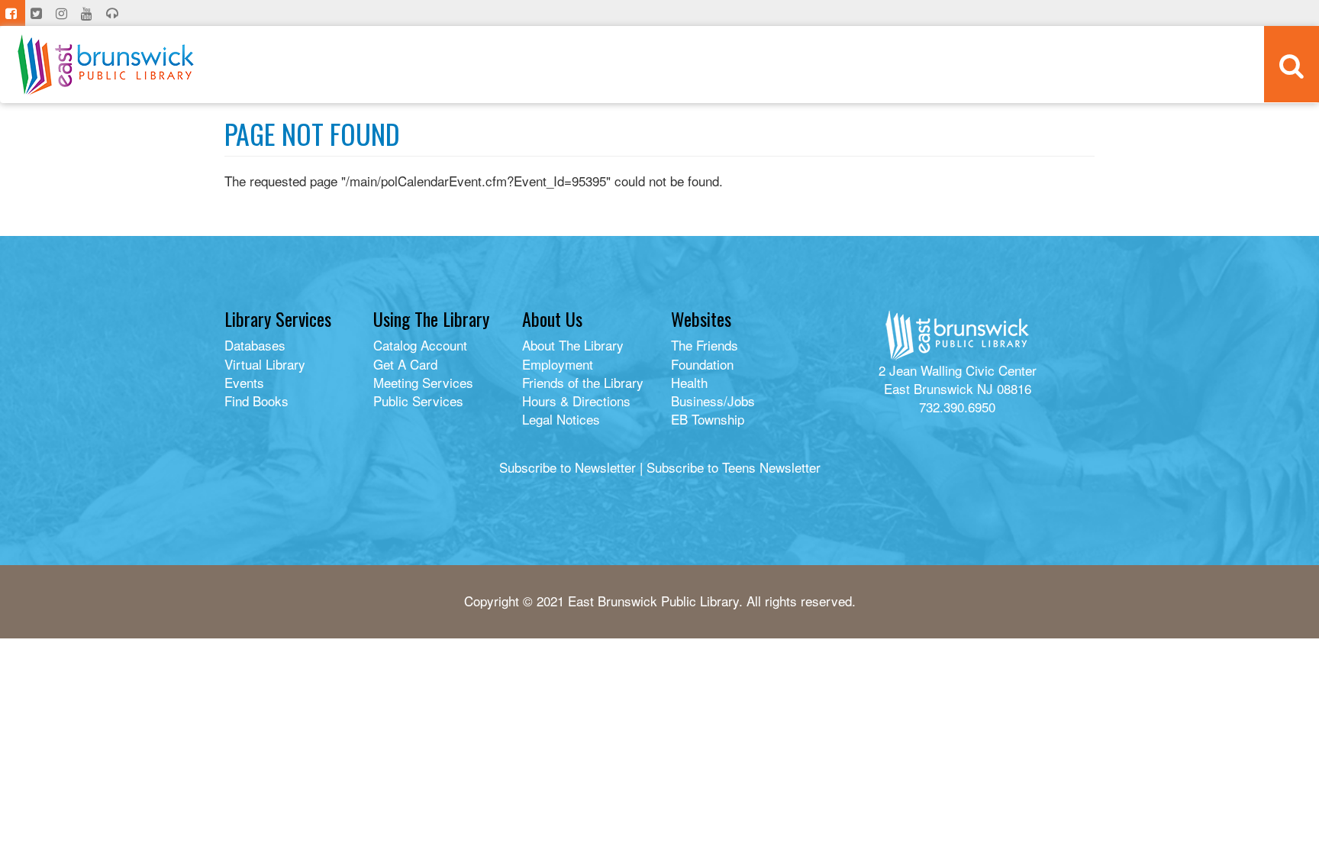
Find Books (256, 400)
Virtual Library (264, 363)
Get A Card (405, 363)
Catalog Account (420, 344)
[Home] (105, 64)
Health (689, 382)
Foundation (702, 363)
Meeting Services (423, 382)
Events (244, 382)
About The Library (573, 344)
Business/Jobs (713, 400)
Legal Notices (561, 418)
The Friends (704, 344)
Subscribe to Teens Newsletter (734, 467)
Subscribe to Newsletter (567, 467)
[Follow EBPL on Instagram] (63, 13)
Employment (557, 363)
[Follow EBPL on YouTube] (88, 13)
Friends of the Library (582, 382)
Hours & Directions (576, 400)
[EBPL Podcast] (114, 13)
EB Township (707, 418)
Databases (254, 344)
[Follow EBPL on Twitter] (37, 13)
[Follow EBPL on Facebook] (12, 13)
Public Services (418, 400)
